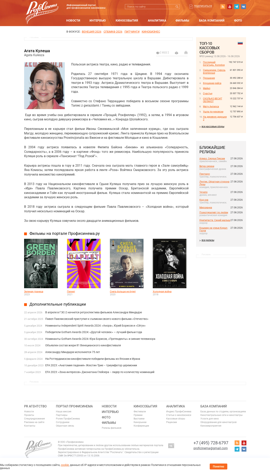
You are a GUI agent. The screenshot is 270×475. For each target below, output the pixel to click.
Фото (238, 20)
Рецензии (171, 422)
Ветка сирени (206, 166)
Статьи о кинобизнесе (178, 415)
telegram (236, 6)
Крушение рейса (212, 83)
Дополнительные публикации (57, 304)
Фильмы (182, 20)
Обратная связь (65, 425)
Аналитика (157, 20)
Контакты (29, 425)
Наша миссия (63, 411)
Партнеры (61, 415)
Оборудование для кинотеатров (218, 422)
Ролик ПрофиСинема (68, 418)
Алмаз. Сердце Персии (212, 158)
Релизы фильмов (111, 428)
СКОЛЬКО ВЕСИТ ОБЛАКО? (212, 100)
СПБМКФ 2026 (113, 31)
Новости (73, 20)
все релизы (208, 240)
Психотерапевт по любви (213, 212)
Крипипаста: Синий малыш (214, 220)
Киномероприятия (210, 425)
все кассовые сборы (213, 126)
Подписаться (203, 6)
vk (243, 6)
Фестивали (140, 411)
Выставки (139, 418)
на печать (176, 53)
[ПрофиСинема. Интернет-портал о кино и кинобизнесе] (42, 8)
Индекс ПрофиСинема (178, 411)
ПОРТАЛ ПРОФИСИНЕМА (74, 406)
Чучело (203, 192)
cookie (65, 465)
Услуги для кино (209, 418)
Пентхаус (204, 174)
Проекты (29, 415)
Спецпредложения (34, 418)
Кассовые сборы (175, 418)
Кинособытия (127, 20)
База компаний (212, 20)
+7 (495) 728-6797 (211, 442)
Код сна (203, 199)
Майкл (206, 88)
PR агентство (35, 406)
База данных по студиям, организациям (223, 411)
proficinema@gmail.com (211, 448)
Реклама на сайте (34, 422)
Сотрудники (62, 422)
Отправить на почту (186, 52)
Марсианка (205, 207)
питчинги (132, 31)
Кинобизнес (151, 31)
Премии (138, 415)
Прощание (209, 78)
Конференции (141, 425)
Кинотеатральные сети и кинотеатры (221, 415)
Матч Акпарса (211, 106)
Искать (177, 6)
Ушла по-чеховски (213, 111)
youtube (230, 6)
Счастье (207, 93)
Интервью (98, 20)
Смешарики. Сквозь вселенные (214, 71)
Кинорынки (140, 422)
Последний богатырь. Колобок (214, 63)
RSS (223, 6)
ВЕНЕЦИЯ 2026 (91, 31)
